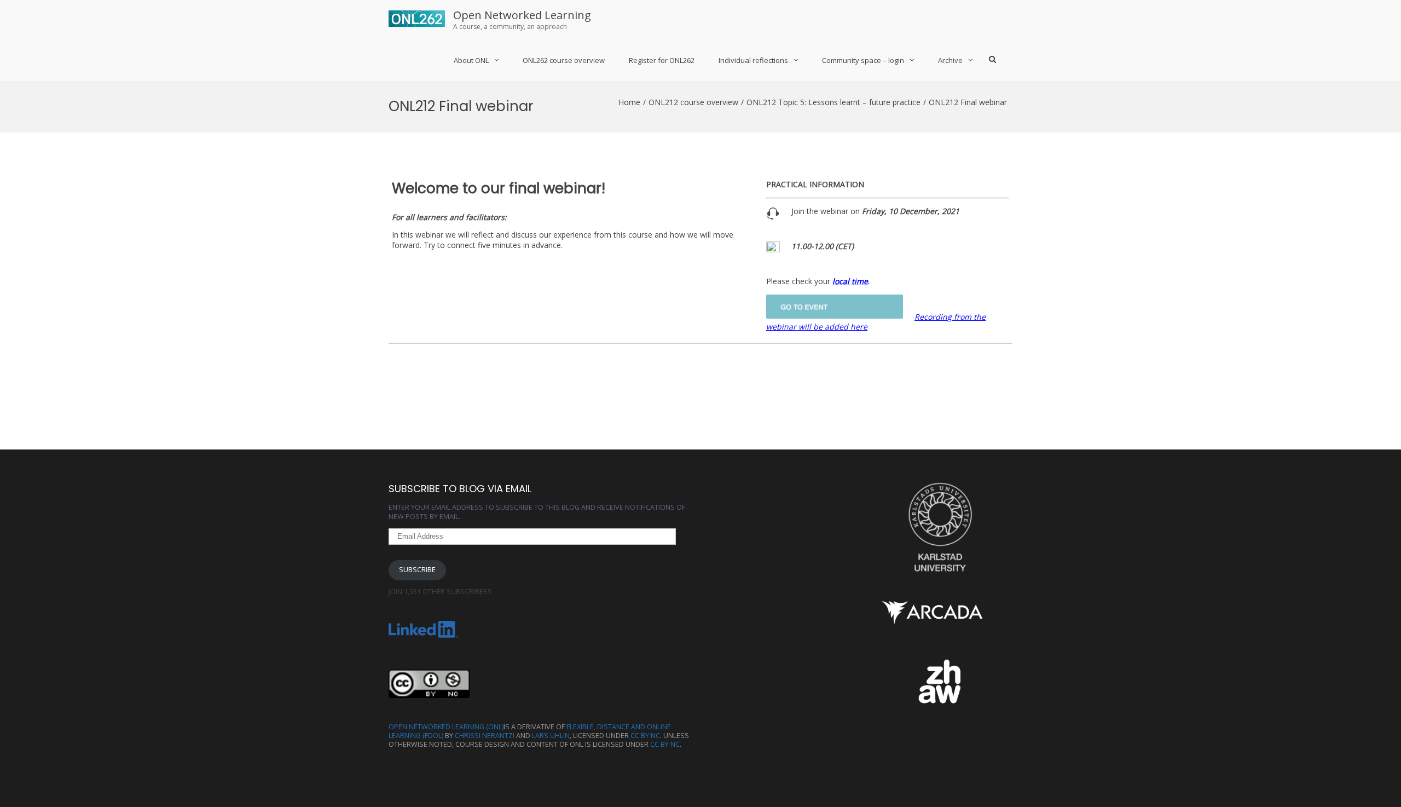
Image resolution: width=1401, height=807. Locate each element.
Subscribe (417, 569)
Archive (950, 60)
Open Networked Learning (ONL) (446, 726)
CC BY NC (645, 735)
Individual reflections (753, 60)
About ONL (471, 60)
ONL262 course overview (564, 60)
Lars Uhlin (551, 735)
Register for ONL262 (661, 60)
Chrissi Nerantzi (484, 735)
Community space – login (863, 60)
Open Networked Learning (522, 15)
